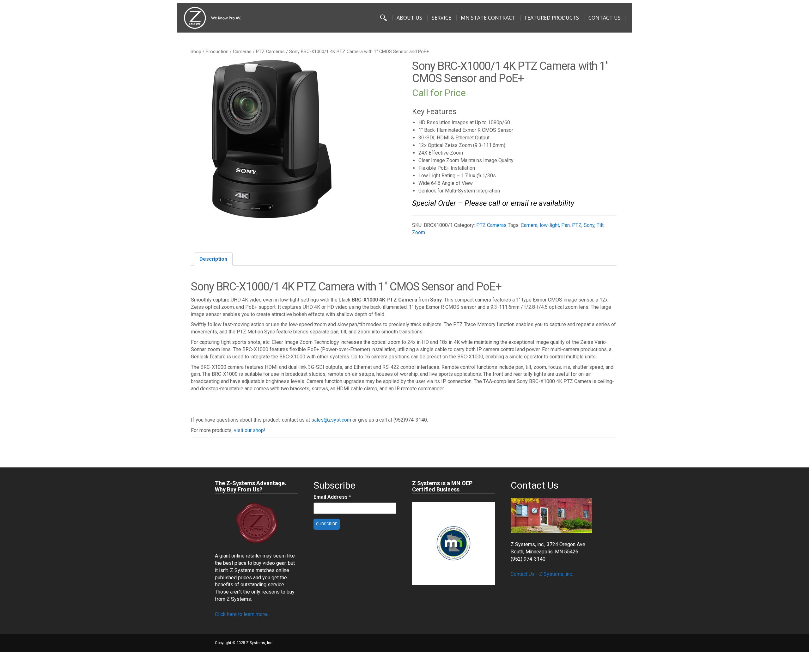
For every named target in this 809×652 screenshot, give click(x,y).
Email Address (332, 497)
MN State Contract (488, 17)
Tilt (600, 225)
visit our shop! (249, 430)
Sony (589, 225)
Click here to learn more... (242, 614)
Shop (196, 51)
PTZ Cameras (270, 51)
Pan (565, 225)
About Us (409, 17)
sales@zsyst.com (331, 420)
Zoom (418, 232)
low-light (549, 225)
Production (217, 51)
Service (441, 17)
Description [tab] (213, 259)
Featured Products (552, 17)
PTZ (576, 225)
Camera (529, 225)
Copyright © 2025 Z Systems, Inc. (244, 643)
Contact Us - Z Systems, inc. (542, 574)
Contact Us (604, 17)
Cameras (242, 51)
